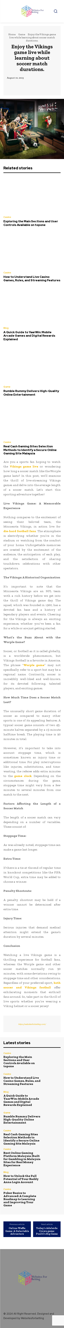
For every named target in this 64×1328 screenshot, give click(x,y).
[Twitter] (40, 1260)
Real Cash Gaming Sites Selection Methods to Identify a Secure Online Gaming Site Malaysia (30, 449)
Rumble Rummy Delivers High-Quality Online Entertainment (31, 392)
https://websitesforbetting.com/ (32, 1024)
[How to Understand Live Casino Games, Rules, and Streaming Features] (32, 250)
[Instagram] (32, 1260)
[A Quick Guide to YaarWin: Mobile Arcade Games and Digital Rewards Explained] (32, 305)
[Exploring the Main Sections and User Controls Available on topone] (32, 194)
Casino (7, 217)
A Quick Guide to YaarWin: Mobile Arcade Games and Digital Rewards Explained (29, 335)
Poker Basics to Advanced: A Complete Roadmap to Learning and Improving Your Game (19, 1199)
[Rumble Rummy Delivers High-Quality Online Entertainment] (32, 364)
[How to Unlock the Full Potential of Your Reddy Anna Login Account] (52, 1177)
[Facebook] (24, 1260)
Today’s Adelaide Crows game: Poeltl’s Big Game (47, 1231)
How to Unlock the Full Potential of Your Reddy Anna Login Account (21, 1179)
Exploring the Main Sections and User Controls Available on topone (30, 223)
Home (12, 34)
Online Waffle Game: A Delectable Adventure (17, 1231)
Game (21, 34)
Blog (6, 328)
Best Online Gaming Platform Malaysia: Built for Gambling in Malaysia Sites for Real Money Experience (21, 1159)
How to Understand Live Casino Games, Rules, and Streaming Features (31, 278)
